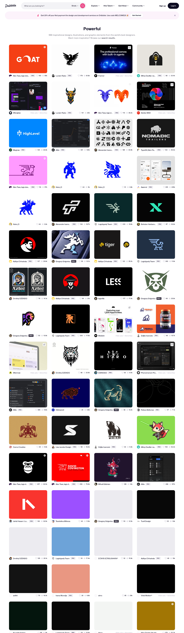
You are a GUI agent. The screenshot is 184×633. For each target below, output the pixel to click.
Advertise (128, 76)
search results (108, 38)
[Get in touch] (33, 69)
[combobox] (45, 5)
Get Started (136, 15)
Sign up (162, 6)
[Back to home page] (10, 5)
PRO (32, 75)
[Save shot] (38, 69)
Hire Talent (108, 6)
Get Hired (122, 6)
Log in (173, 6)
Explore (94, 6)
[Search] (82, 5)
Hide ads (119, 76)
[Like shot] (43, 69)
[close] (175, 15)
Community (137, 6)
